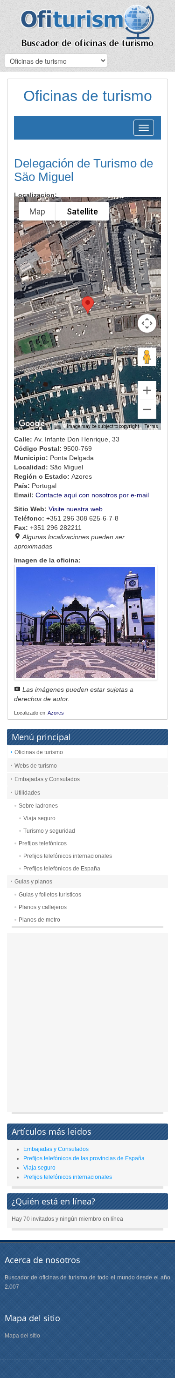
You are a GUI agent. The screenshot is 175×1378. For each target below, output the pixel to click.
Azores (56, 713)
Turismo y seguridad (49, 831)
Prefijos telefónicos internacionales (67, 856)
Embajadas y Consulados (47, 779)
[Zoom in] (147, 390)
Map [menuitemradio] (37, 211)
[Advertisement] (87, 1024)
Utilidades (27, 792)
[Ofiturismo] (87, 25)
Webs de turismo (35, 766)
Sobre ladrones (38, 806)
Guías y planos (33, 881)
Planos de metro (39, 919)
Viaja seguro (39, 818)
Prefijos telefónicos (43, 843)
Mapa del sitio (22, 1335)
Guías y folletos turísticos (50, 894)
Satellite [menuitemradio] (82, 211)
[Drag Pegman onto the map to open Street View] (147, 357)
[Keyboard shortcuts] (58, 427)
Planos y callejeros (43, 907)
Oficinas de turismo (38, 752)
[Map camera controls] (147, 323)
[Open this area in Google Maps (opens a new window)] (31, 424)
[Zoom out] (147, 409)
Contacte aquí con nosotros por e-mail (92, 495)
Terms (151, 426)
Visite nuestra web (76, 509)
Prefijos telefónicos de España (61, 868)
